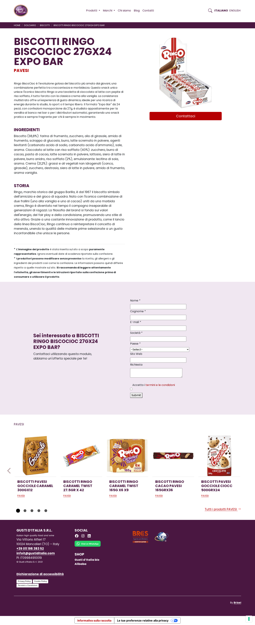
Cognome (138, 311)
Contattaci (185, 116)
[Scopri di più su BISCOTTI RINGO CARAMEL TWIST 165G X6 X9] (127, 456)
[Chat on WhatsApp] (88, 546)
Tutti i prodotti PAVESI (221, 509)
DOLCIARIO (30, 25)
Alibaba (80, 564)
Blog (137, 11)
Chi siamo (124, 11)
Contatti (148, 11)
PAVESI (21, 70)
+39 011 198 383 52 (30, 548)
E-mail (135, 322)
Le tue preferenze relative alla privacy (142, 620)
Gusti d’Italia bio (87, 560)
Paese (135, 344)
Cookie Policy (40, 581)
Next (245, 471)
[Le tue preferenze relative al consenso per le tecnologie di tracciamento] (249, 619)
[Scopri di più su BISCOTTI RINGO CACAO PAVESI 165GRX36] (173, 456)
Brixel (237, 602)
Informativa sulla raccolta (94, 620)
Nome (135, 301)
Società (136, 333)
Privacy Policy (24, 581)
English (234, 11)
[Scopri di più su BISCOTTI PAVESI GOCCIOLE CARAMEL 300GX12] (35, 456)
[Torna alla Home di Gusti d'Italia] (22, 10)
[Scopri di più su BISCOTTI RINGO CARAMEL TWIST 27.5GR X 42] (81, 456)
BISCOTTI (45, 25)
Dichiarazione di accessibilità (40, 574)
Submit (136, 395)
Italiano (221, 11)
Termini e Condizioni (27, 585)
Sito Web (136, 354)
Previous (10, 471)
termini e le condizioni (160, 385)
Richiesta (136, 365)
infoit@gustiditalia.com (35, 553)
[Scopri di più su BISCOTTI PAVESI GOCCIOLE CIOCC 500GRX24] (219, 456)
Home (17, 25)
